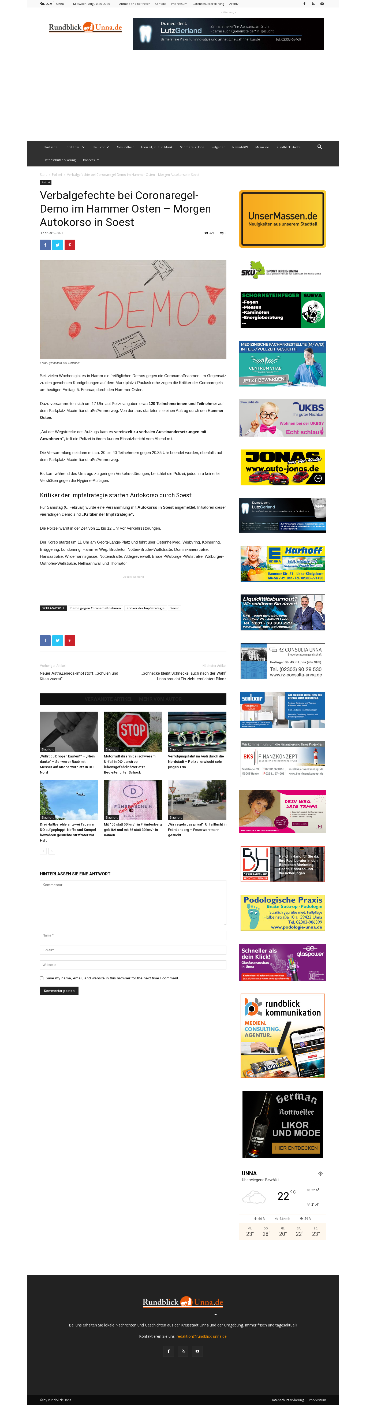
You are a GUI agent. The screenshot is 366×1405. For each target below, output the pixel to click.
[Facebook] (304, 3)
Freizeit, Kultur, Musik (157, 147)
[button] (319, 147)
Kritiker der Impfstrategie (146, 608)
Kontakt (160, 4)
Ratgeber (218, 147)
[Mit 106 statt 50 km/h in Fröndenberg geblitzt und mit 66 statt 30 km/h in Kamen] (133, 800)
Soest (174, 608)
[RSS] (313, 3)
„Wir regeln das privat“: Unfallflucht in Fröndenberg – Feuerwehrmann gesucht (197, 829)
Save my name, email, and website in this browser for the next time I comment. (112, 978)
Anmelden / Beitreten (135, 4)
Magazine (262, 147)
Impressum (179, 4)
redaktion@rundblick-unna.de (202, 1336)
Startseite (50, 147)
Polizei (57, 174)
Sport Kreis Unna (192, 147)
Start (43, 174)
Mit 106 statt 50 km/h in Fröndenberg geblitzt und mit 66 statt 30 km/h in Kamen (133, 829)
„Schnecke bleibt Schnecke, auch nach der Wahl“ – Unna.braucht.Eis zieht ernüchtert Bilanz (183, 676)
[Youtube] (322, 3)
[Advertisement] (183, 100)
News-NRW (240, 147)
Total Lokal (72, 147)
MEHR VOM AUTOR (160, 699)
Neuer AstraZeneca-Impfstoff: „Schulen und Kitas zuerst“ (79, 676)
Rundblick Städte (289, 147)
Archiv (233, 4)
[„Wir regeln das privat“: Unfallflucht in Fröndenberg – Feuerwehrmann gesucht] (197, 800)
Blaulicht (98, 147)
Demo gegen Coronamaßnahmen (95, 608)
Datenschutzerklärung (208, 4)
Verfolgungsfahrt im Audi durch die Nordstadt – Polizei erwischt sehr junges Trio (196, 761)
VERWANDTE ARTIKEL (109, 699)
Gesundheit (125, 147)
